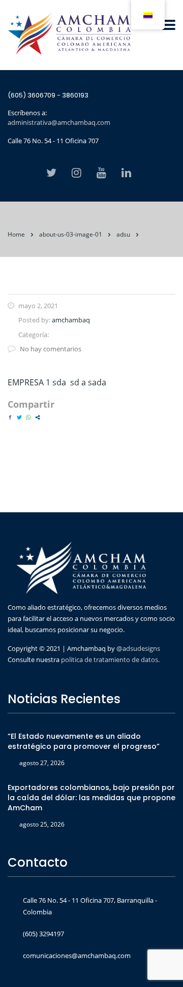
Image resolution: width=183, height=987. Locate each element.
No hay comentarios (50, 348)
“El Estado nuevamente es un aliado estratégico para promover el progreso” (84, 741)
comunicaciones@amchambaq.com (77, 955)
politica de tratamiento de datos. (110, 659)
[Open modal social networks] (37, 417)
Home (16, 234)
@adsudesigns (137, 648)
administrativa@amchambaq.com (59, 122)
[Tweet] (19, 417)
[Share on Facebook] (10, 417)
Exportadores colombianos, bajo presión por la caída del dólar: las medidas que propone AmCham (91, 797)
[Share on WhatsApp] (28, 417)
